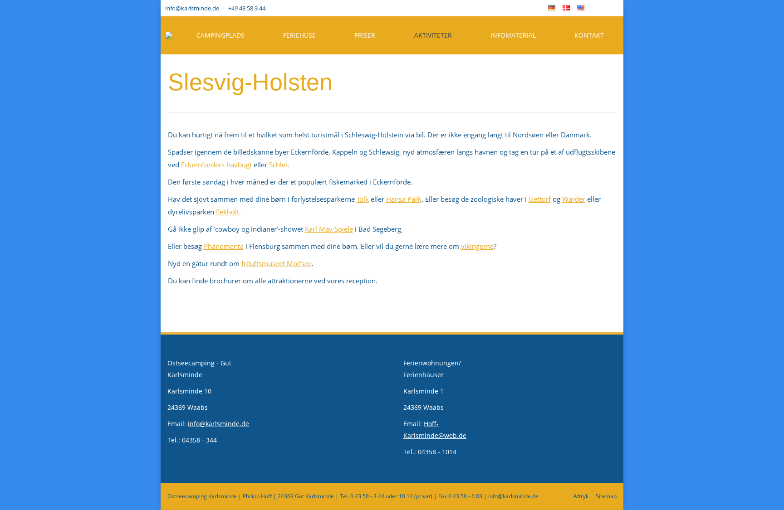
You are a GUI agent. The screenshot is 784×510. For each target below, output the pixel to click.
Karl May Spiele (329, 228)
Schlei (278, 164)
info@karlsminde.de (192, 8)
